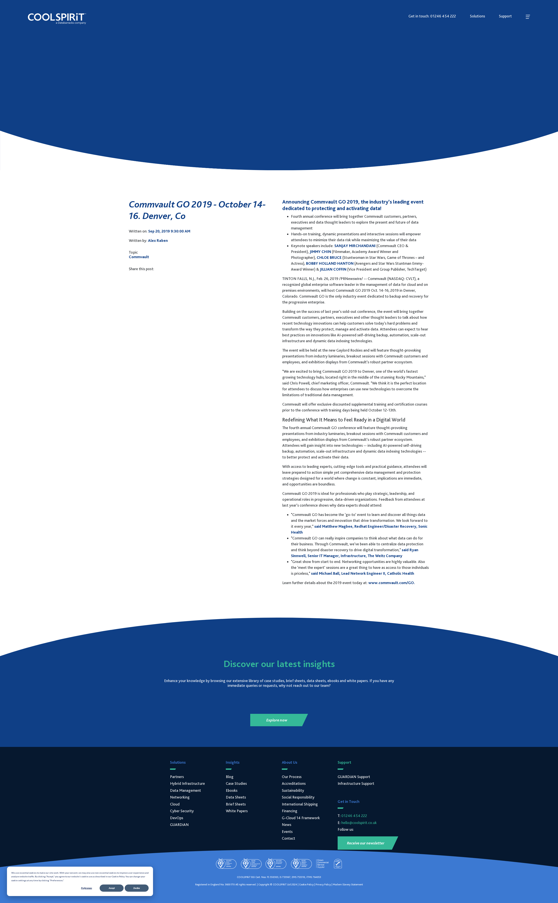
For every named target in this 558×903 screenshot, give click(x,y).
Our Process (291, 776)
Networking (180, 797)
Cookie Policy (306, 884)
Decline (136, 888)
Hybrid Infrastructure (187, 783)
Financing (289, 811)
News (286, 824)
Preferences (86, 888)
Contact (288, 838)
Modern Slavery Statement (348, 884)
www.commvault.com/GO (391, 582)
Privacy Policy (323, 884)
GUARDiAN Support (354, 776)
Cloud (175, 804)
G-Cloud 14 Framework (301, 817)
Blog (229, 776)
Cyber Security (182, 811)
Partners (177, 776)
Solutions (477, 16)
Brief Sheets (236, 804)
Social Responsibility (298, 797)
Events (287, 831)
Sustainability (293, 790)
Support (505, 16)
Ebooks (231, 790)
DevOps (176, 817)
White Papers (237, 811)
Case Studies (236, 783)
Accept (112, 888)
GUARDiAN (179, 824)
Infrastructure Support (356, 783)
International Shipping (300, 804)
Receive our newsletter (365, 843)
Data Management (185, 790)
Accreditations (294, 783)
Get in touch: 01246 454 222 (432, 16)
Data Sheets (236, 797)
